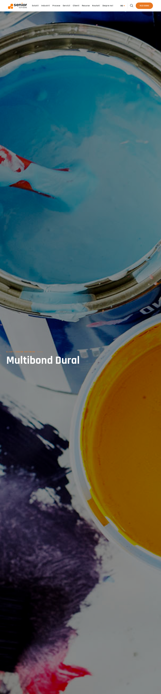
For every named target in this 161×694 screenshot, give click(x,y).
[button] (122, 5)
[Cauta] (131, 5)
